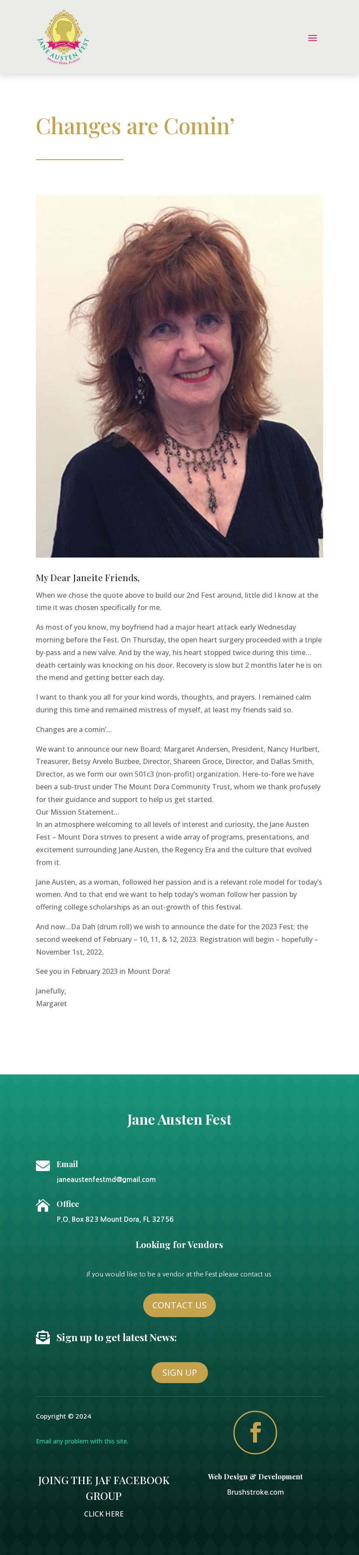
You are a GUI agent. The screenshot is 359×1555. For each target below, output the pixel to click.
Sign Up (179, 1372)
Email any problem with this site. (82, 1441)
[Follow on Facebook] (255, 1432)
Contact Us (179, 1305)
